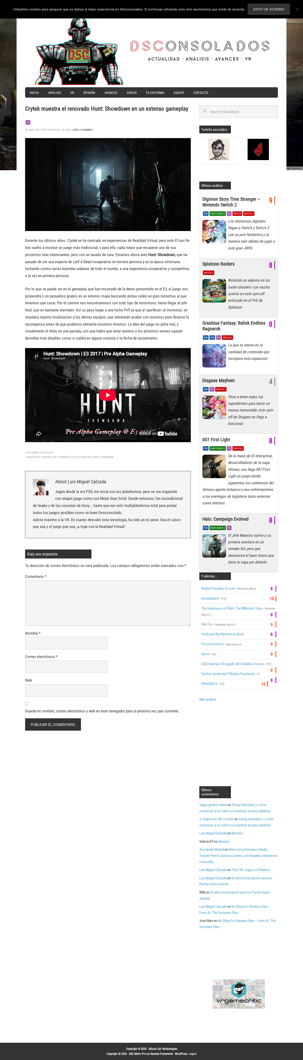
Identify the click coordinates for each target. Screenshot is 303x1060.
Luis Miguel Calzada (213, 833)
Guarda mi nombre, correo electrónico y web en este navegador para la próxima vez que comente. (102, 711)
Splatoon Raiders (218, 264)
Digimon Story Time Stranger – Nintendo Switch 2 (231, 202)
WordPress (181, 1054)
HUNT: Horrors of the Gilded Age (72, 457)
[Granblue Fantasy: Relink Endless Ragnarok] (215, 357)
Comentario (35, 576)
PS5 (206, 213)
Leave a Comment (82, 129)
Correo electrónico (41, 656)
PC (28, 122)
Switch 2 (249, 213)
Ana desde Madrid (211, 849)
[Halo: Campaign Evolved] (215, 547)
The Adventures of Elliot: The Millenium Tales (232, 608)
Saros (205, 654)
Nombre (32, 633)
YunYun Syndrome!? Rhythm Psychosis (227, 674)
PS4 (206, 337)
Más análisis (207, 699)
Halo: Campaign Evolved (225, 519)
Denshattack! (210, 598)
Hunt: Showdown (103, 457)
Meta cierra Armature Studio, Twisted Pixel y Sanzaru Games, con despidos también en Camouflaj (238, 855)
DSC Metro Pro (137, 1054)
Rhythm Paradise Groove (218, 588)
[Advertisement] (239, 743)
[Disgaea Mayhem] (215, 408)
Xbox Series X (217, 213)
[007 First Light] (215, 468)
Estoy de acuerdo (268, 9)
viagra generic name (213, 805)
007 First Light (216, 439)
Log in (192, 1054)
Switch (237, 213)
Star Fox (207, 624)
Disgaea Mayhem (218, 380)
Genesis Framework (161, 1054)
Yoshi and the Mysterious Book (222, 634)
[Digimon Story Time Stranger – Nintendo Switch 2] (215, 233)
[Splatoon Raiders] (215, 292)
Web (28, 680)
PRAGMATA (209, 684)
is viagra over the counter (216, 819)
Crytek (46, 457)
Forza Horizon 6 (212, 644)
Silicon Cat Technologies (163, 1049)
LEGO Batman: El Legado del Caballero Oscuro (232, 664)
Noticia (44, 452)
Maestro (237, 833)
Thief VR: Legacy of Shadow (250, 870)
